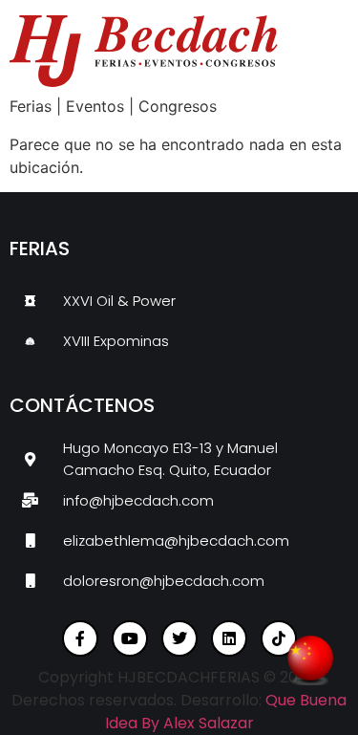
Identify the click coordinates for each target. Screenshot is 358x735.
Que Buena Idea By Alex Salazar (226, 711)
